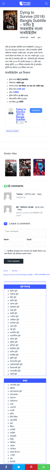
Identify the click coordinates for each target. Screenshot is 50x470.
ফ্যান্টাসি (12, 430)
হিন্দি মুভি (13, 297)
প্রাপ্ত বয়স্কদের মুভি (16, 391)
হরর (11, 458)
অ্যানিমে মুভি (14, 294)
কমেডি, (19, 89)
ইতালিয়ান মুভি (14, 348)
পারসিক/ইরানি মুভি (16, 364)
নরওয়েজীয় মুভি (15, 371)
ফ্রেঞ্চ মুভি (13, 326)
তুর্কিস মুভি (13, 358)
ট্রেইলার (12, 388)
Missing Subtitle (12, 131)
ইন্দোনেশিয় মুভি (15, 361)
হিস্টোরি (12, 462)
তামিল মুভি (13, 300)
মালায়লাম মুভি (14, 307)
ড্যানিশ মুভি (14, 352)
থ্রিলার (12, 426)
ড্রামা (39, 37)
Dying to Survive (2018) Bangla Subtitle (21, 114)
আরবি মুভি (13, 374)
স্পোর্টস (12, 455)
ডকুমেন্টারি (13, 420)
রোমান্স (12, 446)
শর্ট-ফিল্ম (13, 449)
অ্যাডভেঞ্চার (14, 394)
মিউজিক (13, 442)
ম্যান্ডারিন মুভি (14, 332)
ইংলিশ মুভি (13, 291)
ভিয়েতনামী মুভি (15, 368)
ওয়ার (11, 404)
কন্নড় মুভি (13, 310)
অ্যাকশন (13, 398)
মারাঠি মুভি (13, 313)
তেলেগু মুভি (14, 304)
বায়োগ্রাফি (13, 436)
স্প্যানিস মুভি (14, 316)
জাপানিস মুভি (14, 323)
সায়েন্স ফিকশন (15, 452)
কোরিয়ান (16, 92)
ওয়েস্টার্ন (13, 407)
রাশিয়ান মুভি (14, 345)
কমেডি (33, 37)
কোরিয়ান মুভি (24, 37)
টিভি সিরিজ (14, 417)
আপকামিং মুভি (15, 385)
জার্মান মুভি (13, 339)
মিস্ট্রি (12, 439)
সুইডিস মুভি (14, 342)
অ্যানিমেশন (13, 401)
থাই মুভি (13, 329)
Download (36, 110)
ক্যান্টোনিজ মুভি (15, 336)
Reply (39, 194)
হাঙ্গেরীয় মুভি (14, 355)
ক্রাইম (12, 414)
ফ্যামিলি (12, 433)
